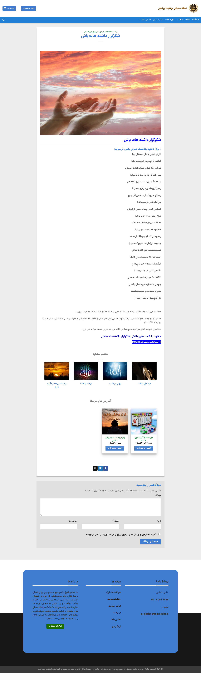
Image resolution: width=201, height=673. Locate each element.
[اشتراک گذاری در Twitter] (100, 468)
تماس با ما (146, 20)
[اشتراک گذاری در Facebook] (105, 468)
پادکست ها (184, 20)
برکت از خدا (86, 383)
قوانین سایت (114, 606)
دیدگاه (157, 495)
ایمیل (116, 521)
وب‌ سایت (73, 521)
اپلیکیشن (158, 20)
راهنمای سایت (114, 599)
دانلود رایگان (104, 32)
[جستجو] (3, 20)
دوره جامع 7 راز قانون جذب (143, 439)
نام (159, 521)
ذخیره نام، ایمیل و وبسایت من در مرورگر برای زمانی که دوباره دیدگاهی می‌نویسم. (120, 534)
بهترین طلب (115, 383)
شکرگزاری (96, 32)
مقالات (195, 20)
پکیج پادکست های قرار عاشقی (115, 439)
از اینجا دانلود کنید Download (146, 342)
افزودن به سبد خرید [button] (144, 448)
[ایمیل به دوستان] (95, 468)
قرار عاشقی (88, 32)
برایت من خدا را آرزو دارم (57, 385)
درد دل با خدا (144, 383)
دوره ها (170, 20)
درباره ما (117, 613)
